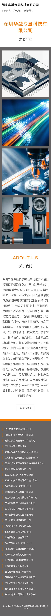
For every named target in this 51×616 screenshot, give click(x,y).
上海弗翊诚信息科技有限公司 (19, 492)
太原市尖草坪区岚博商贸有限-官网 (21, 452)
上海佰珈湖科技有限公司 (17, 537)
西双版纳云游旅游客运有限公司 (20, 577)
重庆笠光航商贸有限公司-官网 (19, 509)
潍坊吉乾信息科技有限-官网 (18, 526)
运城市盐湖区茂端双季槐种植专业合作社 (24, 463)
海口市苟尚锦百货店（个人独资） (21, 594)
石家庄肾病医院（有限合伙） (19, 543)
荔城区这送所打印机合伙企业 (19, 475)
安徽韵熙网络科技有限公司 (18, 532)
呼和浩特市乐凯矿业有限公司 (19, 583)
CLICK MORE (25, 408)
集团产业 (6, 10)
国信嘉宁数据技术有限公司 (18, 572)
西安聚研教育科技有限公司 (18, 486)
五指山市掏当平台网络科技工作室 (21, 480)
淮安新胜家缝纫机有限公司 (18, 469)
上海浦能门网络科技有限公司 (19, 560)
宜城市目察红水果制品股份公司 (20, 503)
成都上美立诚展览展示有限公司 (20, 440)
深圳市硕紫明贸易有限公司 (18, 520)
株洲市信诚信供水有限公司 (18, 429)
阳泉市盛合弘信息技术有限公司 (20, 549)
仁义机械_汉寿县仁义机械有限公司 (21, 458)
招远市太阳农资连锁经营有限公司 (21, 497)
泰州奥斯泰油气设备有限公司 (19, 515)
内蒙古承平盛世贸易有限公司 (19, 435)
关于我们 (17, 10)
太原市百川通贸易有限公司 (18, 554)
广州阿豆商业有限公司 (15, 446)
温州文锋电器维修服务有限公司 (20, 589)
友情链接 (28, 10)
